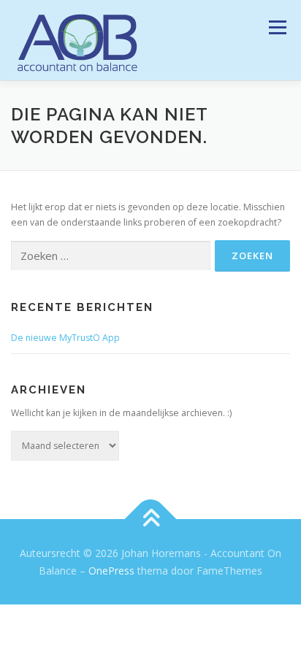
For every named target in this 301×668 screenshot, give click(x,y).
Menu (276, 27)
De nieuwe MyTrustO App (65, 337)
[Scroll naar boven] (151, 519)
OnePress (111, 570)
